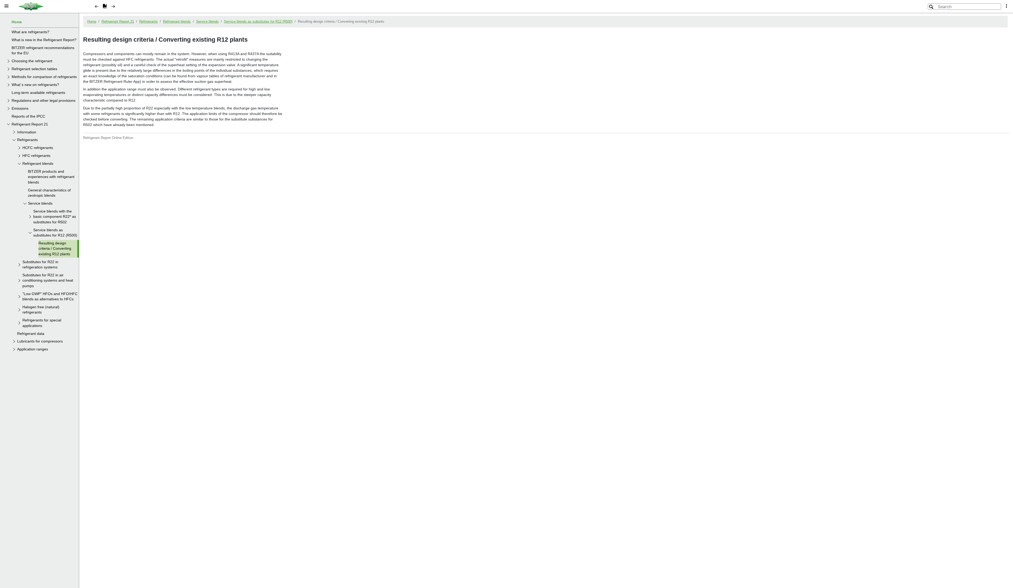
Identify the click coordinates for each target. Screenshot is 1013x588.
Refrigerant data (30, 334)
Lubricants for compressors (40, 341)
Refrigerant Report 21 (30, 124)
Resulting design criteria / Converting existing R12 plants (55, 248)
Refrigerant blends (37, 164)
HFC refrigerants (36, 156)
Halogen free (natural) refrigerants (40, 309)
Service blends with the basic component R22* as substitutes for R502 (54, 216)
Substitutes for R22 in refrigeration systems (40, 264)
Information (26, 132)
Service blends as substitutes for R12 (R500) (55, 232)
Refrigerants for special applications (41, 322)
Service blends (40, 203)
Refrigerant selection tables (34, 69)
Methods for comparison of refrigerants (44, 77)
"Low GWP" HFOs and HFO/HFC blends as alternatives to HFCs (50, 296)
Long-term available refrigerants (38, 93)
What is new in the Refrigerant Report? (44, 40)
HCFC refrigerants (37, 148)
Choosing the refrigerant (32, 61)
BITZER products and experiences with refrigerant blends (51, 177)
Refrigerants (27, 140)
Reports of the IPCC (28, 116)
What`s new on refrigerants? (35, 85)
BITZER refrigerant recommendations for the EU (43, 50)
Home (17, 22)
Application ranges (32, 349)
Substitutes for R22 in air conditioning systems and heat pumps (47, 280)
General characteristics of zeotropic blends (49, 192)
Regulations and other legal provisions (43, 101)
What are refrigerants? (30, 32)
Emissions (20, 108)
